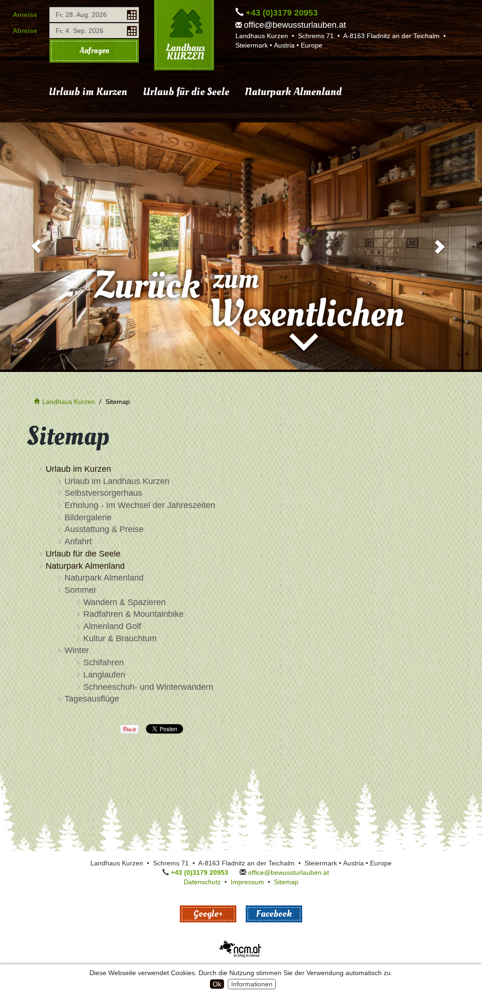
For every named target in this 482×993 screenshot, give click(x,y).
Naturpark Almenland (293, 91)
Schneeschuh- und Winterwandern (148, 687)
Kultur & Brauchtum (120, 638)
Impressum (247, 882)
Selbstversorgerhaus (103, 493)
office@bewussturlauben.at (295, 25)
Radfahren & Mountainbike (133, 614)
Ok (217, 984)
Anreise (25, 14)
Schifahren (103, 662)
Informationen (252, 984)
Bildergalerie (88, 517)
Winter (76, 650)
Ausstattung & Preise (104, 529)
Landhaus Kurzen (68, 401)
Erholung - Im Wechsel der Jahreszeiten (139, 505)
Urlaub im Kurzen (87, 91)
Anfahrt (78, 541)
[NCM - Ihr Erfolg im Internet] (241, 948)
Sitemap (286, 882)
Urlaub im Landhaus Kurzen (116, 481)
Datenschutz (202, 882)
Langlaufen (104, 674)
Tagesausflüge (91, 698)
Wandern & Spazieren (124, 602)
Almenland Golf (112, 626)
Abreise (25, 30)
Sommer (80, 590)
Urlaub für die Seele (186, 91)
